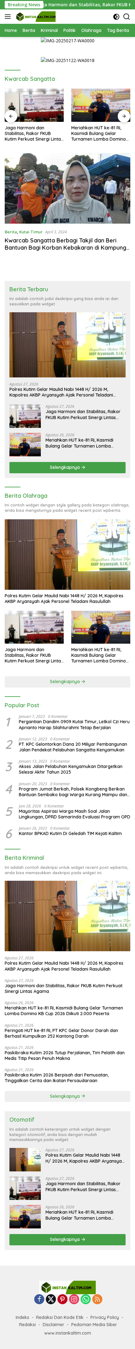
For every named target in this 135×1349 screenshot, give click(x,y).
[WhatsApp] (86, 1299)
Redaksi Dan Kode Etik (60, 1317)
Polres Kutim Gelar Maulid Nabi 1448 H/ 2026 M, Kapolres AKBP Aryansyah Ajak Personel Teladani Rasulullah (61, 392)
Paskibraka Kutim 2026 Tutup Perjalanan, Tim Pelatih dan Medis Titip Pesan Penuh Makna (65, 1055)
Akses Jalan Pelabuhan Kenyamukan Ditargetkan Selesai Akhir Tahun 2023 (70, 769)
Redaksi (27, 1324)
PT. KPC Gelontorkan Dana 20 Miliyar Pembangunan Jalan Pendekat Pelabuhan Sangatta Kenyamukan (73, 747)
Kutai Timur (31, 232)
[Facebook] (39, 1299)
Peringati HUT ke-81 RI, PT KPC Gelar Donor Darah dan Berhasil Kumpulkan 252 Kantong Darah (61, 1033)
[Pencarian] (126, 17)
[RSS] (97, 1299)
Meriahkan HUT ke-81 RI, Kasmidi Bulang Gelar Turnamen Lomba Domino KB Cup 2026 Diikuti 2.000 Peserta (98, 133)
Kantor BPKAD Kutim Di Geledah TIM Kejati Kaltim (70, 833)
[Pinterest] (62, 1299)
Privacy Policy (104, 1317)
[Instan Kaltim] (35, 16)
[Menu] (9, 16)
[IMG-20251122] (67, 60)
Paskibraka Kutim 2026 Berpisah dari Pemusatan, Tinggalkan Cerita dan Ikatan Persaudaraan (57, 1077)
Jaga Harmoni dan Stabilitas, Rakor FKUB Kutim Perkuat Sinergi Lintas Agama (34, 133)
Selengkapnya (65, 467)
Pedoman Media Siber (94, 1324)
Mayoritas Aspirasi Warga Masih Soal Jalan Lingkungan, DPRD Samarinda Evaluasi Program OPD (74, 814)
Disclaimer (53, 1324)
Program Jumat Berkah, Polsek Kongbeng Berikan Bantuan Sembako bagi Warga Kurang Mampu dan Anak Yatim (73, 791)
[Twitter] (51, 1299)
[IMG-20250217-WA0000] (67, 40)
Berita (11, 232)
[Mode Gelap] (116, 17)
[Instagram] (74, 1299)
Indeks (22, 1317)
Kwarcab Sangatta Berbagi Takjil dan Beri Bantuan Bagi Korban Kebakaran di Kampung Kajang (65, 248)
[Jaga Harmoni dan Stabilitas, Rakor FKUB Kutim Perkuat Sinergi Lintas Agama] (34, 105)
